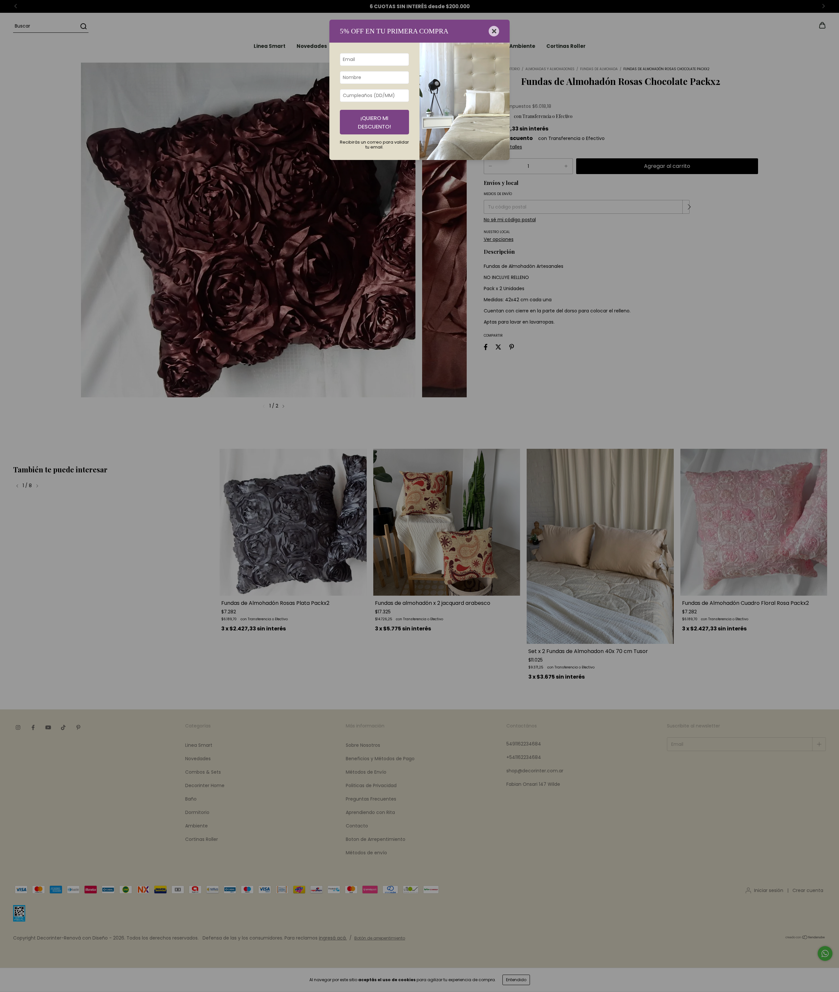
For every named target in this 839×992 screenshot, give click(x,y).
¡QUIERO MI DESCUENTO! (374, 122)
